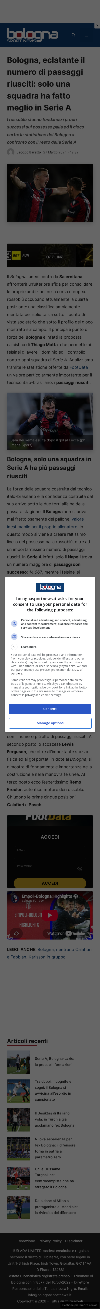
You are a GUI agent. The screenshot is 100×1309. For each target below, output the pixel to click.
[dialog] (50, 654)
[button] (50, 647)
